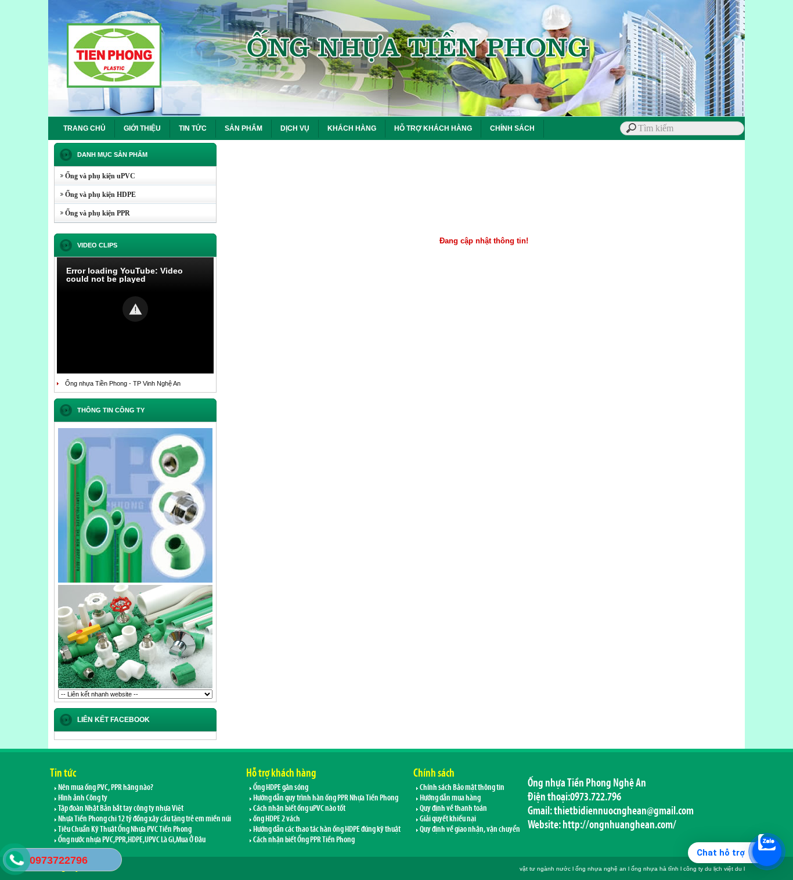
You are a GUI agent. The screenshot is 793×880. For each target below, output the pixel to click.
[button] (135, 309)
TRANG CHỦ (84, 128)
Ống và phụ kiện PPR (92, 213)
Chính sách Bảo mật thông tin (461, 787)
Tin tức (63, 773)
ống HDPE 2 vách (276, 818)
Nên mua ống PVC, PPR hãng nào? (105, 787)
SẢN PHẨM (243, 128)
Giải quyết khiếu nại (447, 818)
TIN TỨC (193, 128)
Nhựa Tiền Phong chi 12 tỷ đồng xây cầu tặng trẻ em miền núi (144, 818)
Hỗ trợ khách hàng (281, 773)
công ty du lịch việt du (712, 868)
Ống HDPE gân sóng (280, 787)
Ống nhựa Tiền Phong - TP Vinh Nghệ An (123, 383)
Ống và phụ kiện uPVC (95, 176)
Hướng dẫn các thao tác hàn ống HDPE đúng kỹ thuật (326, 829)
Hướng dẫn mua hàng (450, 797)
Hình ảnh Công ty (82, 797)
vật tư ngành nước (545, 868)
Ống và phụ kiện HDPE (95, 195)
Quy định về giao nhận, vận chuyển (469, 829)
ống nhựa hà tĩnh (655, 868)
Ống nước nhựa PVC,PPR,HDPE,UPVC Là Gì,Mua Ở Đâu (131, 839)
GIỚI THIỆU (142, 128)
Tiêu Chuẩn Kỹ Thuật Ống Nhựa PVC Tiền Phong (124, 829)
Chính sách (434, 773)
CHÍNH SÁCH (512, 128)
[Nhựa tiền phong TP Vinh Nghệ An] (135, 581)
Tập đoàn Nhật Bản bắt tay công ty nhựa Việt (120, 808)
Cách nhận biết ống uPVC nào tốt (298, 808)
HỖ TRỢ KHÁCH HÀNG (433, 128)
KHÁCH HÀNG (351, 128)
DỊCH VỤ (294, 128)
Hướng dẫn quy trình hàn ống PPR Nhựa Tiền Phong (325, 797)
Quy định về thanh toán (453, 808)
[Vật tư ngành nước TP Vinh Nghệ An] (135, 687)
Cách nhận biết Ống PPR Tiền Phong (303, 839)
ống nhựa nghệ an (600, 868)
